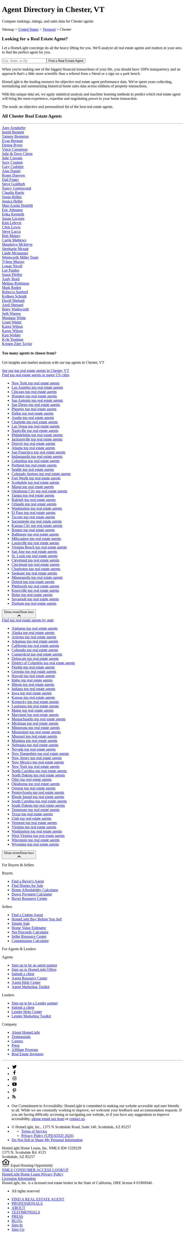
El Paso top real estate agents (33, 513)
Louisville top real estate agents (35, 543)
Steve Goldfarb (13, 184)
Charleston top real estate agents (36, 569)
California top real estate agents (35, 646)
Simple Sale (21, 923)
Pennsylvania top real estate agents (38, 792)
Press (16, 1045)
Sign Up (18, 1229)
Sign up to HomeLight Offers (34, 969)
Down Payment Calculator (32, 894)
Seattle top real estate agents (33, 469)
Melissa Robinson (15, 283)
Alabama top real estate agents (35, 628)
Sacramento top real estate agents (37, 521)
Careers (17, 1041)
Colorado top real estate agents (35, 650)
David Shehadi (13, 301)
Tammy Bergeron (15, 136)
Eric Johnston (12, 210)
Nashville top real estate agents (35, 431)
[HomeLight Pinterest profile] (14, 1092)
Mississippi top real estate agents (36, 732)
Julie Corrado (12, 158)
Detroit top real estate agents (33, 582)
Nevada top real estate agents (34, 749)
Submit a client (23, 974)
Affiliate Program (25, 1050)
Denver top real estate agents (33, 444)
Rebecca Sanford (15, 292)
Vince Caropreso (14, 149)
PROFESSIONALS (27, 1203)
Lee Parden (10, 270)
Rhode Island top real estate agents (38, 797)
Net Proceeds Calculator (30, 932)
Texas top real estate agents (32, 814)
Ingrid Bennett (13, 132)
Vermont (49, 29)
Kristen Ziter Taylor (17, 344)
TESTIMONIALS (26, 1212)
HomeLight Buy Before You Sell (37, 919)
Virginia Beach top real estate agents (39, 547)
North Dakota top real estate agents (38, 775)
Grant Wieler (11, 322)
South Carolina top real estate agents (39, 801)
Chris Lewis (11, 227)
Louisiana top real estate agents (35, 706)
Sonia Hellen (12, 197)
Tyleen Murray (13, 262)
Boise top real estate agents (32, 595)
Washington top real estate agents (37, 508)
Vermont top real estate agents (34, 823)
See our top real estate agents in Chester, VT (35, 371)
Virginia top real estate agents (34, 827)
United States (28, 29)
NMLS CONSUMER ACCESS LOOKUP (35, 1170)
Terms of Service (34, 1131)
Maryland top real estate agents (35, 715)
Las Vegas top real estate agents (35, 426)
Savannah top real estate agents (35, 599)
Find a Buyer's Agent (28, 881)
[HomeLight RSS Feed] (14, 1098)
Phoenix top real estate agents (34, 409)
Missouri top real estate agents (34, 736)
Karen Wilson (12, 326)
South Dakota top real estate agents (38, 805)
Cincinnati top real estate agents (35, 564)
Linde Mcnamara (15, 253)
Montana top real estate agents (34, 741)
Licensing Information (19, 1178)
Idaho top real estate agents (32, 680)
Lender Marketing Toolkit (31, 1016)
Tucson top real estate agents (33, 517)
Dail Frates (10, 180)
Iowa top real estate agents (32, 693)
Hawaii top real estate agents (33, 676)
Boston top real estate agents (33, 530)
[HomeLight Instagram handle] (14, 1079)
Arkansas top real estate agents (35, 641)
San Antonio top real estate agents (37, 400)
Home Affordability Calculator (35, 890)
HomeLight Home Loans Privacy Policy (32, 1174)
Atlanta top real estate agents (33, 448)
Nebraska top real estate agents (35, 745)
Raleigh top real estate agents (34, 500)
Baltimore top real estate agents (35, 534)
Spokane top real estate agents (34, 573)
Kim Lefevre (11, 223)
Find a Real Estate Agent (65, 61)
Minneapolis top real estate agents (37, 577)
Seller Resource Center (29, 936)
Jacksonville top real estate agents (37, 439)
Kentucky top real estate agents (35, 702)
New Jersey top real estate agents (37, 758)
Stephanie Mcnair (15, 249)
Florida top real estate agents (33, 667)
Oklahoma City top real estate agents (39, 491)
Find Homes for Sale (27, 886)
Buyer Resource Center (29, 898)
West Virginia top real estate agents (38, 836)
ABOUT (18, 1208)
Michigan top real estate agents (35, 723)
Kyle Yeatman (12, 339)
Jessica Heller (12, 201)
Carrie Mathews (14, 240)
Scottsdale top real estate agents (35, 482)
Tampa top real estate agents (33, 495)
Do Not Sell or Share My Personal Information (47, 1140)
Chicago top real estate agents (34, 392)
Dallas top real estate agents (32, 413)
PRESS (17, 1216)
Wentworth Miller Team (20, 257)
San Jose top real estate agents (34, 551)
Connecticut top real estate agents (37, 654)
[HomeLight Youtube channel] (14, 1085)
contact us (77, 1119)
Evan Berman (12, 141)
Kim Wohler (11, 335)
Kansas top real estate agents (33, 697)
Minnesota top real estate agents (36, 728)
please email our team (48, 1119)
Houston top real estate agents (34, 396)
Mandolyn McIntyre (17, 244)
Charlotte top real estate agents (35, 422)
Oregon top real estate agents (33, 788)
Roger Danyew (13, 175)
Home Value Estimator (29, 928)
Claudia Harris (13, 193)
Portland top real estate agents (34, 465)
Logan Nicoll (12, 266)
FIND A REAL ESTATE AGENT (38, 1199)
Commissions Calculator (30, 941)
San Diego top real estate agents (36, 405)
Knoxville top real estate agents (35, 590)
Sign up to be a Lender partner (35, 1003)
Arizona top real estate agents (34, 637)
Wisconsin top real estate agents (35, 840)
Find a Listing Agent (27, 915)
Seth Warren (11, 313)
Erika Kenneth (13, 214)
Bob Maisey (11, 236)
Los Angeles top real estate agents (37, 387)
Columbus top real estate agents (35, 461)
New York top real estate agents (35, 383)
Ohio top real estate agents (32, 779)
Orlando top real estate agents (34, 504)
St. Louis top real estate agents (35, 556)
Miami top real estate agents (33, 487)
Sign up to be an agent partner (34, 965)
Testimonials (21, 1037)
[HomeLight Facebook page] (14, 1074)
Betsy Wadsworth (15, 309)
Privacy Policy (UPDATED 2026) (47, 1136)
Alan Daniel (11, 171)
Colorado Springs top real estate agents (41, 474)
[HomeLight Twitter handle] (14, 1068)
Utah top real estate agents (31, 818)
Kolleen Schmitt (14, 296)
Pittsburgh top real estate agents (35, 586)
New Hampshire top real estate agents (40, 754)
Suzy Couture (12, 162)
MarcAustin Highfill (17, 205)
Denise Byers (12, 145)
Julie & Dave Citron (17, 154)
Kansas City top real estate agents (37, 526)
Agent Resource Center (29, 978)
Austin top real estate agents (33, 418)
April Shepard (12, 305)
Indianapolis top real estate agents (37, 456)
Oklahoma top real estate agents (36, 784)
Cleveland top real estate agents (35, 560)
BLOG (17, 1221)
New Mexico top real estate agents (38, 762)
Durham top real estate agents (34, 603)
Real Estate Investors (27, 1054)
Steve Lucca (11, 231)
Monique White (14, 318)
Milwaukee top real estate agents (36, 539)
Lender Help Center (27, 1012)
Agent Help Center (26, 982)
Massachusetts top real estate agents (39, 719)
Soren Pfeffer (12, 275)
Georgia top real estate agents (34, 671)
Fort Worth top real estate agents (36, 478)
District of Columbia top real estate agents (43, 663)
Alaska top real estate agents (33, 633)
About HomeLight (26, 1032)
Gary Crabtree (13, 167)
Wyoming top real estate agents (35, 844)
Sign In (17, 1225)
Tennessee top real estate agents (35, 810)
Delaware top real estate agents (35, 659)
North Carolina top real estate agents (39, 771)
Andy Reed (11, 279)
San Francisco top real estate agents (38, 452)
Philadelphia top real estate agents (37, 435)
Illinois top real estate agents (33, 684)
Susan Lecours (13, 218)
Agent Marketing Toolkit (30, 987)
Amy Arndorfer (14, 128)
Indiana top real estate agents (33, 689)
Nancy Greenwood (16, 188)
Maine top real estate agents (32, 710)
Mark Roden (11, 288)
